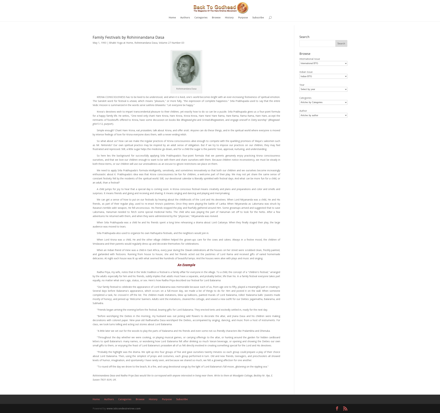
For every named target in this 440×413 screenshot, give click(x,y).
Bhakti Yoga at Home (121, 42)
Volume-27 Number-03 (171, 42)
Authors (185, 17)
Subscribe (258, 17)
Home (172, 17)
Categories (200, 17)
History (229, 17)
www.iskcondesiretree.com (124, 408)
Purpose (243, 17)
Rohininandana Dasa (145, 42)
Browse (216, 17)
